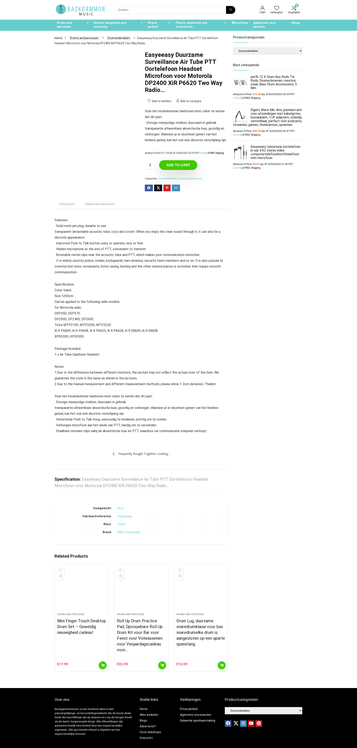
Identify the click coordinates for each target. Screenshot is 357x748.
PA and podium (153, 24)
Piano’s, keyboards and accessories (191, 24)
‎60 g (120, 508)
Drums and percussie (64, 24)
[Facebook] (228, 723)
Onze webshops (150, 732)
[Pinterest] (258, 723)
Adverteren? (148, 726)
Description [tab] (67, 204)
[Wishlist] (276, 8)
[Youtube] (251, 723)
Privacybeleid (189, 709)
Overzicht (146, 738)
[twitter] (235, 723)
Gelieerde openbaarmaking (197, 720)
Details (203, 153)
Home (58, 38)
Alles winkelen (149, 714)
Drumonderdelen (119, 38)
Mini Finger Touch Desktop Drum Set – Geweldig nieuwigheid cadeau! (81, 626)
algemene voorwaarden (195, 714)
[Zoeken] (230, 10)
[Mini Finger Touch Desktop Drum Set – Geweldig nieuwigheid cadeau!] (81, 590)
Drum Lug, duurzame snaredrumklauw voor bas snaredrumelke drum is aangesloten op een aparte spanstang (200, 632)
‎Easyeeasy (125, 516)
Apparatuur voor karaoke (264, 24)
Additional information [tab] (99, 204)
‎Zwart (122, 524)
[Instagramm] (243, 723)
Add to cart (178, 165)
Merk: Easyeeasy (129, 532)
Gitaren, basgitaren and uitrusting (110, 24)
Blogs (296, 22)
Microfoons (240, 22)
